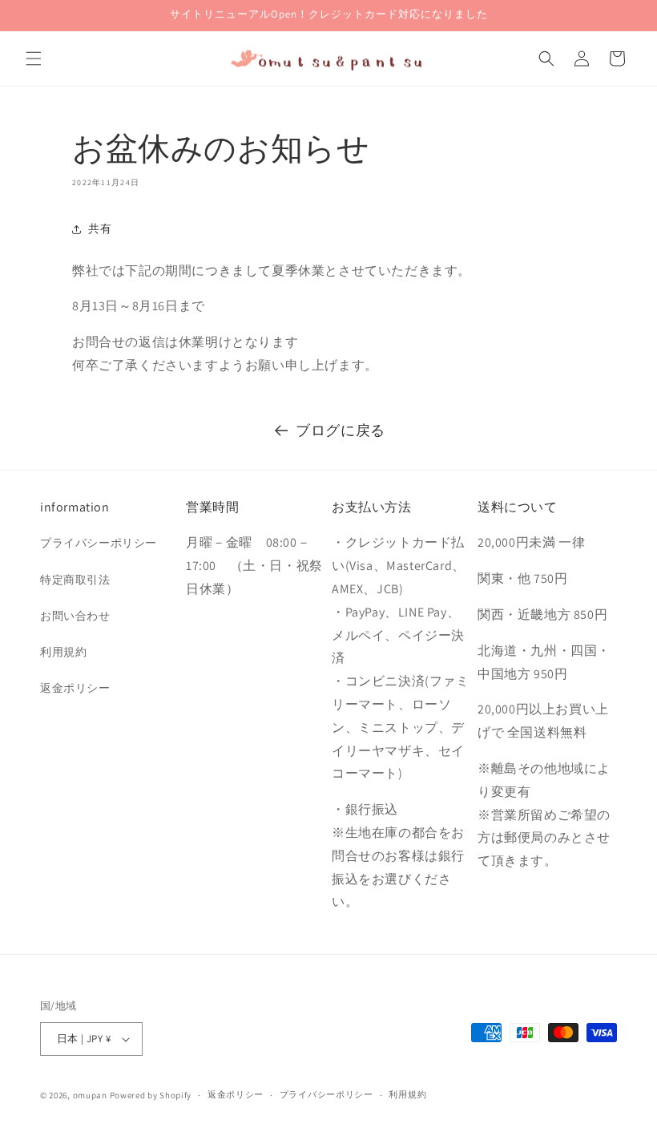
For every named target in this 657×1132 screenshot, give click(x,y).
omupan (90, 1095)
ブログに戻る (340, 430)
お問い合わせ (75, 615)
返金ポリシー (75, 688)
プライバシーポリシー (98, 543)
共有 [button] (99, 228)
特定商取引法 (75, 579)
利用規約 (63, 652)
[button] (33, 58)
